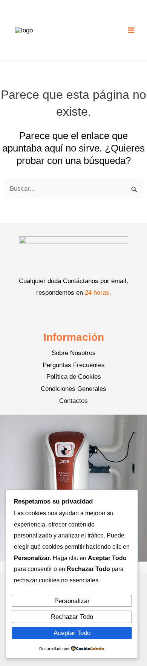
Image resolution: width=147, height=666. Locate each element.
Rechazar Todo (72, 616)
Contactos (73, 400)
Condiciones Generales (73, 388)
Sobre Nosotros (74, 353)
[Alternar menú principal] (131, 30)
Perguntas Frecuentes (74, 365)
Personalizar (72, 601)
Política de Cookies (73, 376)
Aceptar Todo (72, 633)
